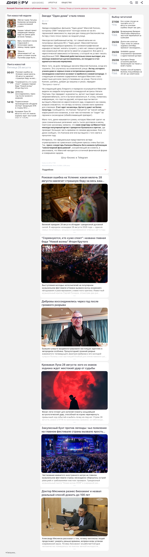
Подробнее (47, 170)
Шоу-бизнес (38, 2)
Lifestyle (52, 2)
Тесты (54, 8)
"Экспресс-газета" (51, 84)
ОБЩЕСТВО (67, 2)
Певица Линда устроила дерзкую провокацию (79, 8)
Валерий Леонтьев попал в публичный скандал (28, 8)
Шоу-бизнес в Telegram (74, 157)
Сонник (113, 8)
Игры (104, 8)
